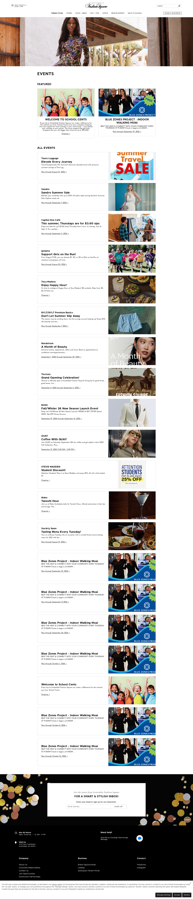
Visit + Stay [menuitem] (94, 13)
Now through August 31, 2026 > (54, 172)
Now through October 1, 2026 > (54, 664)
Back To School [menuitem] (135, 13)
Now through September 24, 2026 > (55, 633)
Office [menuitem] (105, 13)
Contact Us (23, 871)
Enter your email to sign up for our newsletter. (96, 802)
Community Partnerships (29, 877)
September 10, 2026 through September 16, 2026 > (61, 419)
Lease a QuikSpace (172, 13)
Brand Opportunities (87, 865)
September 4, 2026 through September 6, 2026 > (61, 388)
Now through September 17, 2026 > (55, 602)
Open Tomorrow (20, 5)
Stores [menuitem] (69, 13)
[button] (190, 883)
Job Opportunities (27, 874)
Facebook (141, 865)
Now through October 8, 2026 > (54, 725)
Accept (177, 895)
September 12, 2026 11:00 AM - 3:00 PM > (58, 449)
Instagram (141, 868)
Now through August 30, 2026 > (54, 264)
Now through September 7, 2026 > (54, 203)
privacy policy (57, 884)
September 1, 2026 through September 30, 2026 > (61, 357)
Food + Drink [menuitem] (81, 13)
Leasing (81, 868)
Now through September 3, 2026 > (55, 234)
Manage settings (163, 895)
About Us (23, 865)
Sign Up (118, 806)
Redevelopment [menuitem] (118, 13)
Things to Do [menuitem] (57, 13)
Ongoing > (66, 134)
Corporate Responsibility (29, 868)
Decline (187, 895)
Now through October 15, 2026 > (54, 756)
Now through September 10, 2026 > (127, 132)
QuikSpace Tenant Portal (89, 871)
